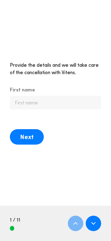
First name (22, 90)
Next (27, 137)
